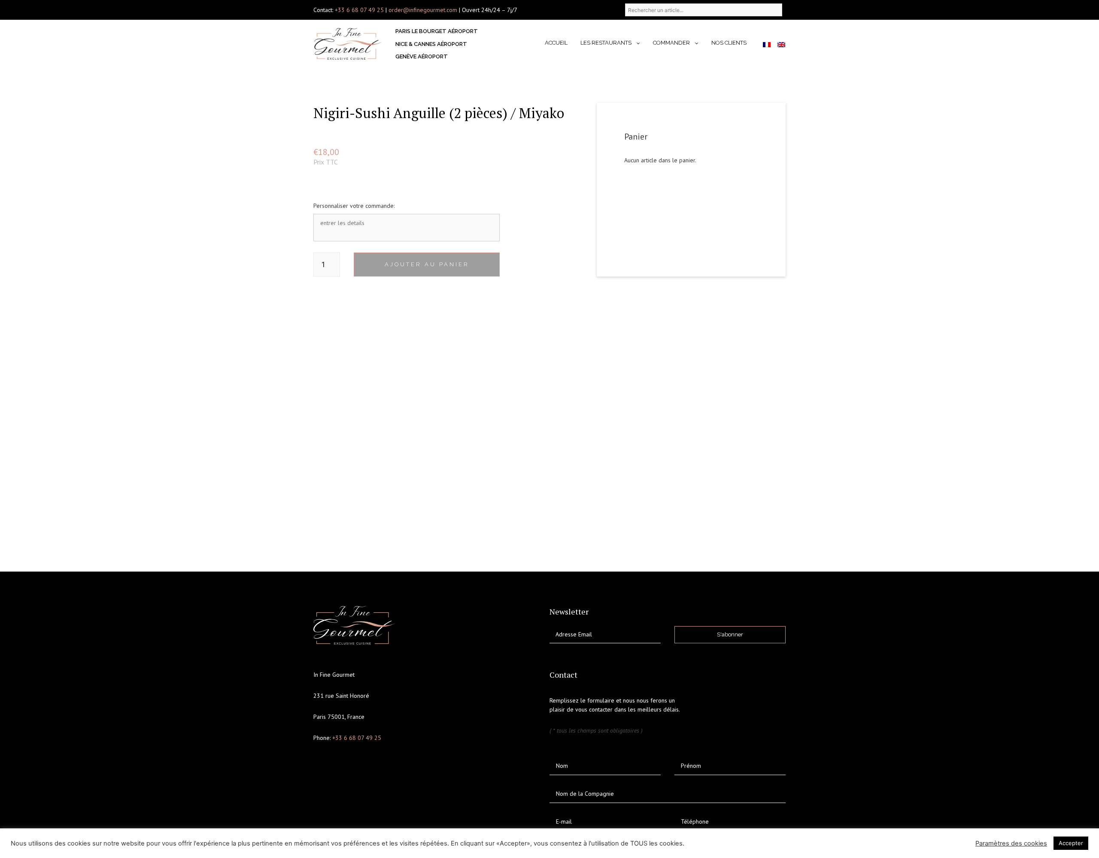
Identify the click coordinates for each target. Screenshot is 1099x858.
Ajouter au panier (427, 264)
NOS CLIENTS (729, 43)
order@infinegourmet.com (424, 10)
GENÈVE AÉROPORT (421, 56)
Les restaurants (605, 43)
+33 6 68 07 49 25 (359, 10)
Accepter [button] (1071, 843)
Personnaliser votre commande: (354, 206)
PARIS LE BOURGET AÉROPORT (436, 31)
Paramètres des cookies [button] (1011, 843)
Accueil (556, 43)
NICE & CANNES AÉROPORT (431, 44)
